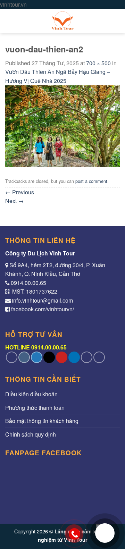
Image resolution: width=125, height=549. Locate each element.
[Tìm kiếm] (116, 21)
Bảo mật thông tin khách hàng (41, 421)
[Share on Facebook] (24, 357)
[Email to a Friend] (49, 357)
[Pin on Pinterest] (61, 357)
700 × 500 (98, 63)
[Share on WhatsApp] (11, 357)
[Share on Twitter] (36, 357)
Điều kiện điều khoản (31, 394)
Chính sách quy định (30, 434)
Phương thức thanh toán (35, 408)
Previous (19, 192)
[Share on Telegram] (99, 357)
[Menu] (9, 20)
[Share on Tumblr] (86, 357)
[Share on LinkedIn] (74, 357)
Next (14, 201)
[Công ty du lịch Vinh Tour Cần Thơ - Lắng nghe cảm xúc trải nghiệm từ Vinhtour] (62, 21)
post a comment (91, 181)
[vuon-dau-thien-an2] (62, 125)
